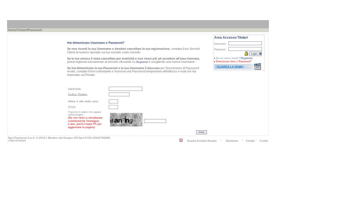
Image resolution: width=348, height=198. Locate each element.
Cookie (263, 140)
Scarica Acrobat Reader (202, 140)
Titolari (22, 30)
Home (12, 30)
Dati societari (18, 140)
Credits (250, 140)
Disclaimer (232, 140)
